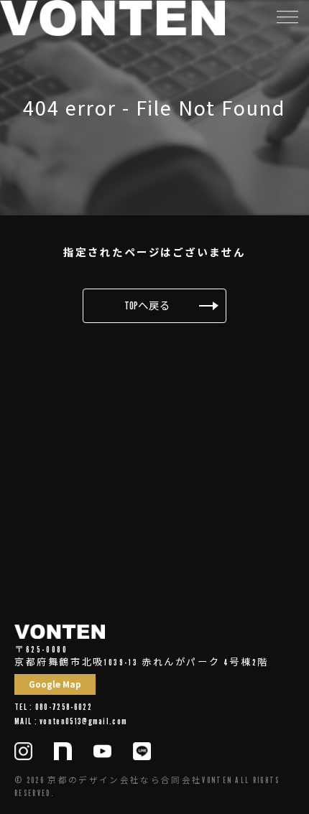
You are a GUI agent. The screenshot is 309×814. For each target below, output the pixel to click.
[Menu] (286, 16)
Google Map (55, 684)
